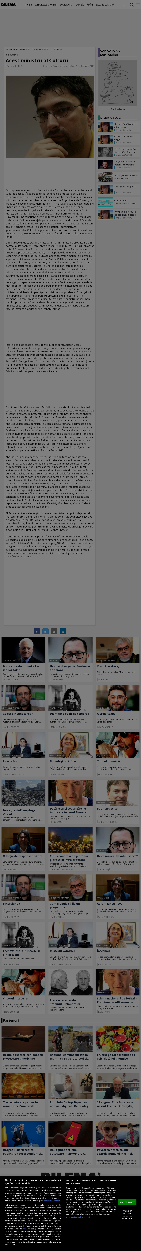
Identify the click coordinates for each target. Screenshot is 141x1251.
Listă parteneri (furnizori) (78, 1217)
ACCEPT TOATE (127, 1202)
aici (24, 1228)
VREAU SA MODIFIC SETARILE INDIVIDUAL (127, 1215)
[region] (70, 1213)
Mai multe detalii (52, 1201)
